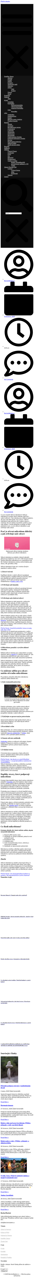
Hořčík (10, 81)
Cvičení (10, 169)
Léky (5, 113)
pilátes (24, 733)
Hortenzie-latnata (7, 1105)
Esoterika (7, 95)
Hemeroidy (11, 132)
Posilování (14, 173)
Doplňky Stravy (9, 76)
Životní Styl (4, 1241)
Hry (9, 156)
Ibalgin (10, 118)
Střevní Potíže (12, 143)
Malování (10, 157)
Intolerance (11, 134)
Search (3, 213)
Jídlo (9, 99)
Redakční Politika (6, 1257)
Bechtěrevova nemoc (14, 127)
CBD (12, 89)
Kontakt (3, 1251)
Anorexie (10, 126)
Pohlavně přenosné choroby (16, 138)
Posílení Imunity (13, 121)
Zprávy (6, 177)
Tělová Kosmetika (16, 106)
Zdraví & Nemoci (6, 1229)
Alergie (10, 124)
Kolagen (10, 83)
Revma (10, 140)
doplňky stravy (13, 805)
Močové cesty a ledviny (15, 119)
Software (7, 148)
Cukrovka (11, 130)
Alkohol (10, 78)
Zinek (9, 94)
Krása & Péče (5, 1232)
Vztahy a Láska (12, 161)
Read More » (5, 1102)
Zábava (6, 149)
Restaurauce (12, 159)
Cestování (11, 153)
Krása (6, 100)
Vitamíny (10, 86)
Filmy (9, 154)
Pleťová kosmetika (17, 105)
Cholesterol (11, 129)
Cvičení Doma (15, 170)
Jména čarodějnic (7, 1195)
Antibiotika (11, 114)
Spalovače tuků (12, 84)
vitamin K (14, 654)
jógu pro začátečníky (13, 733)
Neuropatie (11, 135)
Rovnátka (14, 111)
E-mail (3, 1269)
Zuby (9, 110)
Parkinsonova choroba (15, 137)
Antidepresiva (12, 116)
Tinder (13, 165)
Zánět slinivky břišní (14, 145)
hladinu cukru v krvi (17, 581)
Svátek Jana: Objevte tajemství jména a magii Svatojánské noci (15, 1177)
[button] (17, 41)
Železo (10, 92)
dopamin (3, 620)
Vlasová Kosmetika (17, 108)
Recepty (6, 146)
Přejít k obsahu (5, 1)
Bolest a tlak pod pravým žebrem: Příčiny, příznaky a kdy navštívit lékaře (16, 1124)
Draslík (10, 79)
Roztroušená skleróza (14, 142)
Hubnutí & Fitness (6, 1235)
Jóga (12, 172)
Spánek (10, 175)
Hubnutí (6, 97)
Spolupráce (4, 1254)
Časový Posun (12, 151)
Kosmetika (11, 103)
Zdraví (10, 87)
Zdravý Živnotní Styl (10, 167)
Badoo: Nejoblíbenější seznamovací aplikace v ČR (19, 163)
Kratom (13, 91)
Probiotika (9, 782)
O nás (2, 1248)
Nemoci (6, 122)
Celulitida (11, 102)
